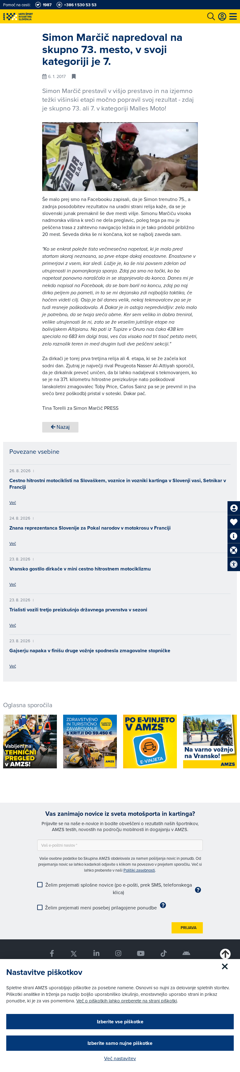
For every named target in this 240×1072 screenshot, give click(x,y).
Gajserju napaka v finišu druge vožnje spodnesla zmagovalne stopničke (89, 650)
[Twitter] (73, 953)
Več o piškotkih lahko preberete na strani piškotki (126, 1000)
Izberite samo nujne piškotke (120, 1043)
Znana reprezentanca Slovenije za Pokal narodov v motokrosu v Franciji (90, 527)
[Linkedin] (96, 953)
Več (12, 502)
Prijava (189, 928)
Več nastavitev (120, 1058)
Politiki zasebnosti (139, 870)
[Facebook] (51, 953)
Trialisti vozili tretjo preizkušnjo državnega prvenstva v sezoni (78, 609)
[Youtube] (141, 953)
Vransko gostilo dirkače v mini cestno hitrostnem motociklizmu (80, 568)
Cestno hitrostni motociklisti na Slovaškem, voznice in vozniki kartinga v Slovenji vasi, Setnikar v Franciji (117, 484)
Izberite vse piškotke (120, 1021)
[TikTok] (164, 953)
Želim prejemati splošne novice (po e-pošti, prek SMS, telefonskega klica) (118, 888)
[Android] (187, 953)
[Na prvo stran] (31, 16)
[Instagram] (118, 953)
